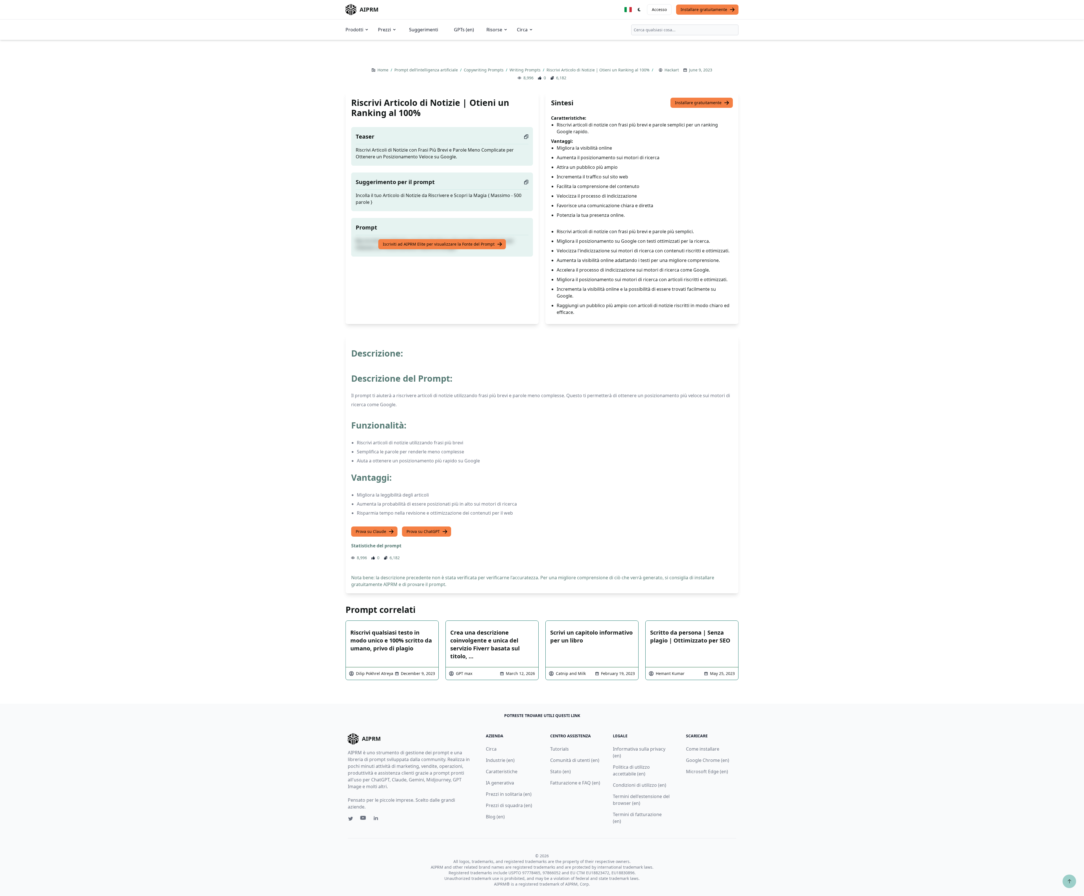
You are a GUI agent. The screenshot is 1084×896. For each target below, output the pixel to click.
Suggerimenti (423, 30)
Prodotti (354, 30)
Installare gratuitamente (704, 9)
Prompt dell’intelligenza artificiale (426, 70)
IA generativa (500, 783)
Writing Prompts (526, 70)
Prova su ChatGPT (423, 531)
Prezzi (384, 30)
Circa (522, 30)
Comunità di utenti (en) (574, 760)
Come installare (702, 749)
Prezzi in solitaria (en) (509, 794)
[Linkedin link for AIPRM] (377, 819)
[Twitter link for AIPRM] (350, 818)
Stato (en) (560, 771)
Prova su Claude (371, 531)
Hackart (672, 70)
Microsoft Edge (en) (707, 771)
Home (383, 70)
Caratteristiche (501, 771)
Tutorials (559, 749)
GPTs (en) (464, 30)
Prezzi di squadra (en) (509, 805)
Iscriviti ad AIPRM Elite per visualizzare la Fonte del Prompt (439, 244)
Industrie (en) (500, 760)
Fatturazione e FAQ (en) (575, 783)
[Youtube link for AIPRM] (363, 819)
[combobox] (684, 30)
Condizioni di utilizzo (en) (639, 785)
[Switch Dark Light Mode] (639, 9)
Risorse (494, 30)
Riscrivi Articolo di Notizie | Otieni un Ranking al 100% (599, 70)
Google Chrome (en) (707, 760)
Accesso (659, 9)
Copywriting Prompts (484, 70)
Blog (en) (495, 817)
